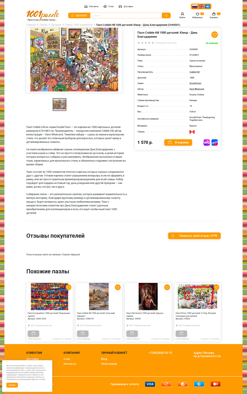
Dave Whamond (197, 89)
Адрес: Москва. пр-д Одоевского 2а (207, 354)
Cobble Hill (195, 72)
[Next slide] (217, 306)
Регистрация (109, 363)
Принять (12, 385)
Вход (104, 358)
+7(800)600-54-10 (160, 352)
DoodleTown (195, 83)
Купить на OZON (214, 142)
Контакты (93, 6)
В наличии (212, 43)
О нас (111, 6)
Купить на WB (207, 142)
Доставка (128, 6)
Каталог (81, 15)
